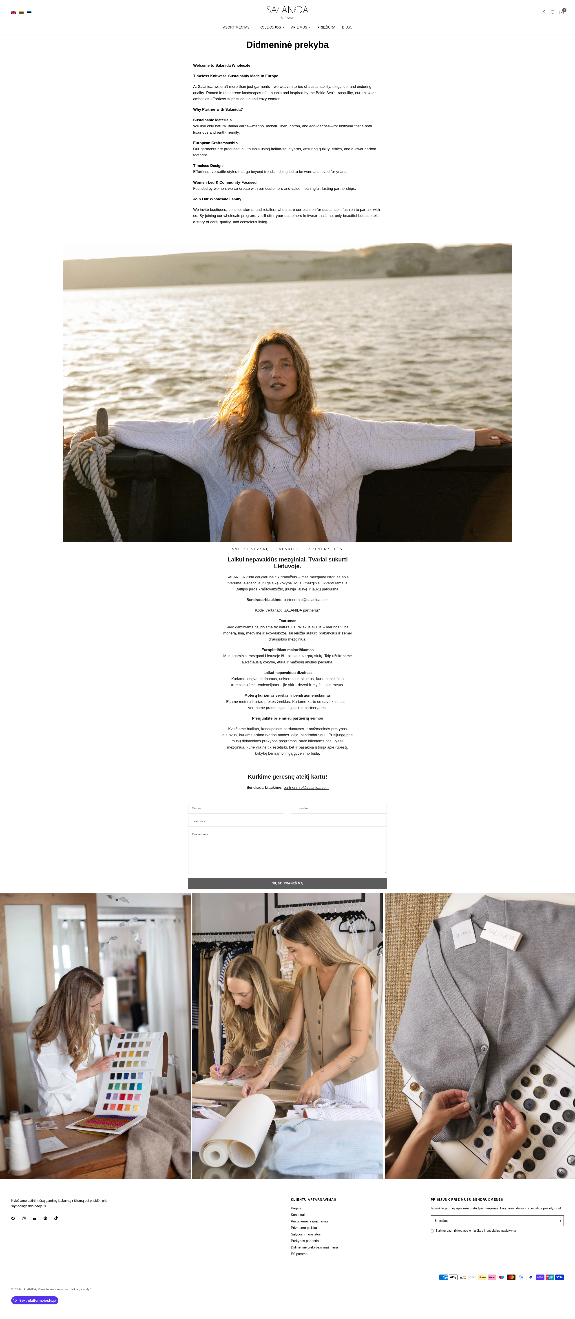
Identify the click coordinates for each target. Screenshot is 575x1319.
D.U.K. (347, 27)
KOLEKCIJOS (270, 27)
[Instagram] (27, 1218)
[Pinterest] (48, 1218)
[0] (560, 12)
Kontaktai (298, 1215)
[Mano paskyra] (544, 12)
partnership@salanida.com (306, 600)
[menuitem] (238, 27)
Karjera (296, 1208)
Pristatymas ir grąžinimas (309, 1221)
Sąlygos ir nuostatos (306, 1234)
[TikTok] (59, 1218)
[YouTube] (38, 1219)
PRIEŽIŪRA (326, 27)
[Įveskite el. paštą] (559, 1220)
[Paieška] (552, 12)
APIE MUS (299, 27)
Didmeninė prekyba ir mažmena (314, 1247)
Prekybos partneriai (305, 1241)
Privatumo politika (304, 1228)
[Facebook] (16, 1218)
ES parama (299, 1254)
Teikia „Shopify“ (80, 1289)
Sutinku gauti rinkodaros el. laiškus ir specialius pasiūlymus (476, 1230)
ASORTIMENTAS (236, 27)
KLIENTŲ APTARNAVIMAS (313, 1199)
